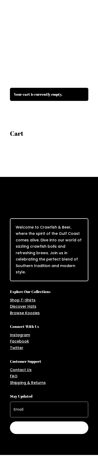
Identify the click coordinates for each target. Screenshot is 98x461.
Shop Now (49, 58)
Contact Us (21, 369)
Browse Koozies (25, 313)
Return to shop (31, 115)
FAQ (14, 376)
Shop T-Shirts (23, 300)
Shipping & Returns (28, 382)
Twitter (16, 347)
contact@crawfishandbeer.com (47, 5)
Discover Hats (23, 306)
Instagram (20, 335)
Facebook (19, 341)
